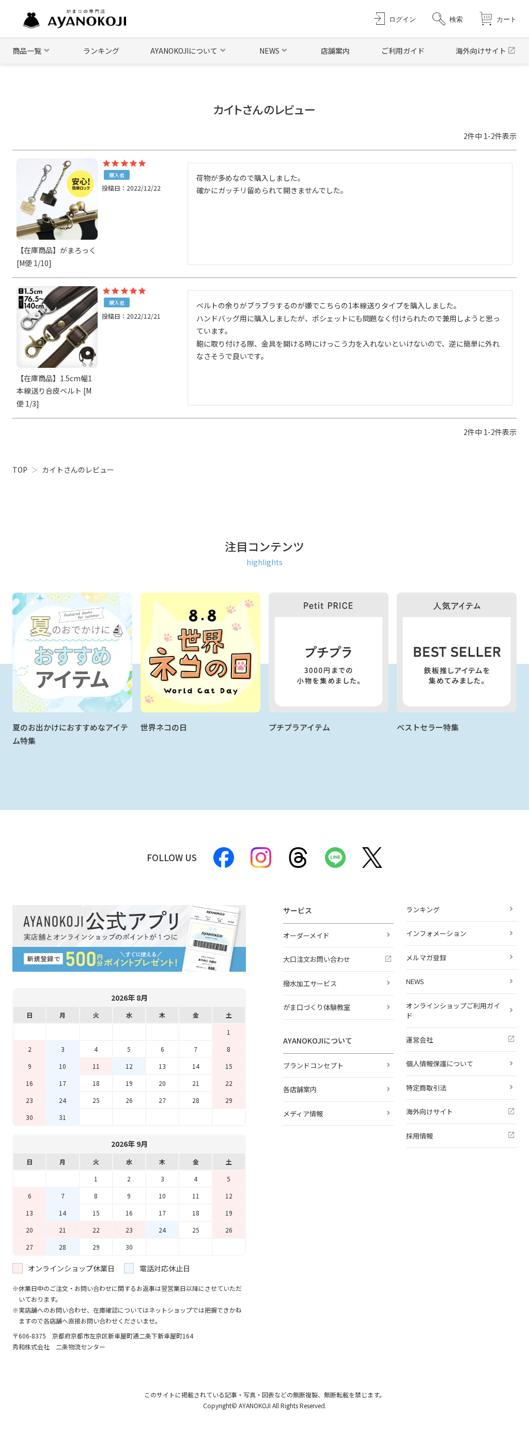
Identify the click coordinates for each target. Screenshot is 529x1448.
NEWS (415, 981)
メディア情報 (303, 1113)
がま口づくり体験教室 (316, 1007)
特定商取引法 (426, 1088)
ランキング (101, 50)
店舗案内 (335, 50)
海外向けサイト (481, 50)
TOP (19, 469)
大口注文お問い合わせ (316, 959)
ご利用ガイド (403, 50)
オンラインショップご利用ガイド (453, 1011)
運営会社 (419, 1040)
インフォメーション (436, 933)
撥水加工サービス (310, 983)
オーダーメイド (306, 935)
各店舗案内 (300, 1089)
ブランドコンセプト (313, 1065)
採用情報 (419, 1136)
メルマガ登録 (426, 957)
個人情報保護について (439, 1063)
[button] (447, 19)
